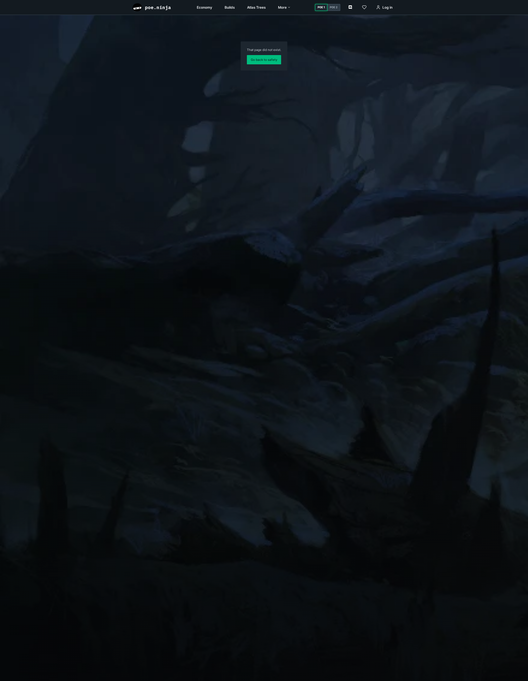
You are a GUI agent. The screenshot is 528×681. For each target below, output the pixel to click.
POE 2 (333, 7)
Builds (230, 7)
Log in (387, 7)
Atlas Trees (256, 7)
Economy (204, 7)
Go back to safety (264, 60)
